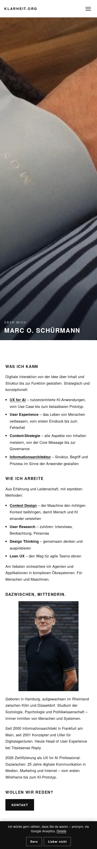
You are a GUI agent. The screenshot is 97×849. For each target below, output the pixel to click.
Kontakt (20, 805)
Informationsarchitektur (30, 456)
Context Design (23, 505)
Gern (34, 842)
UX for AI (18, 399)
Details (61, 831)
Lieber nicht (57, 842)
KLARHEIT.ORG (20, 8)
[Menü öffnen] (88, 9)
